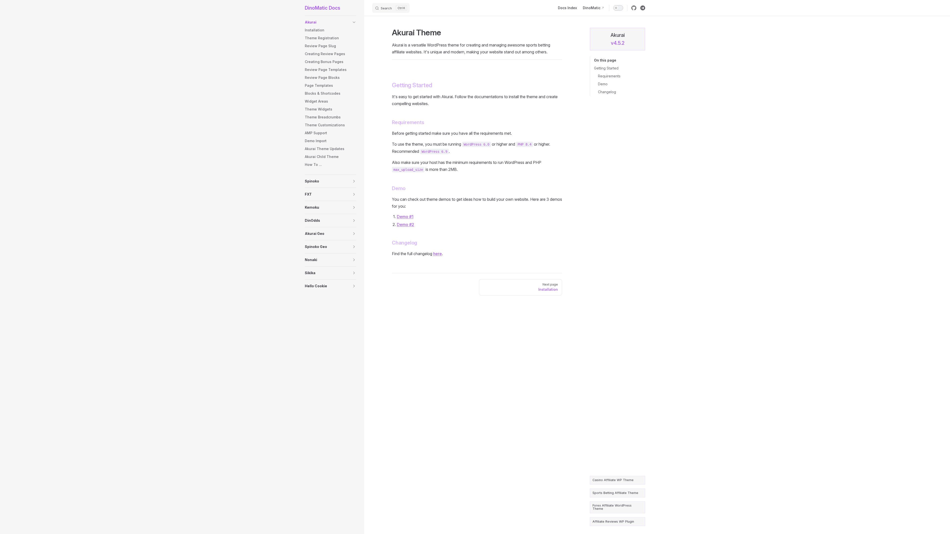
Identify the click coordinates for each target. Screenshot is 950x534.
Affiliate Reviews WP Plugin (613, 521)
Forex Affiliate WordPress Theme (612, 507)
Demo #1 (405, 216)
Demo (603, 84)
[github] (633, 7)
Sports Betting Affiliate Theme (615, 493)
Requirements (609, 76)
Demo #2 (405, 224)
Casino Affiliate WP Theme (613, 480)
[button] (354, 22)
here (437, 253)
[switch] (618, 8)
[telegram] (642, 7)
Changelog (607, 92)
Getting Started (606, 68)
